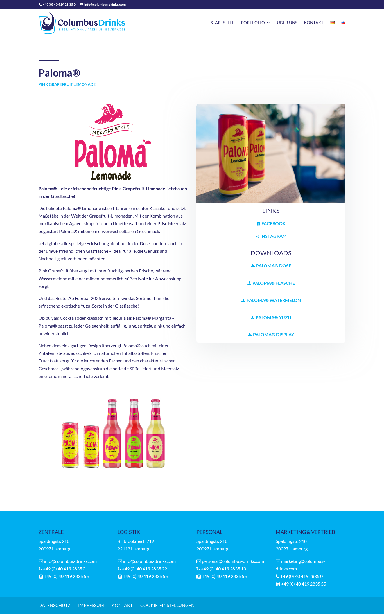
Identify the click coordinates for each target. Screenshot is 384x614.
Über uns (287, 23)
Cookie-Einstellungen (167, 605)
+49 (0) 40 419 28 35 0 (59, 4)
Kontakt (314, 23)
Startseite (222, 23)
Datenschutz (55, 605)
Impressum (91, 605)
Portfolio (253, 23)
